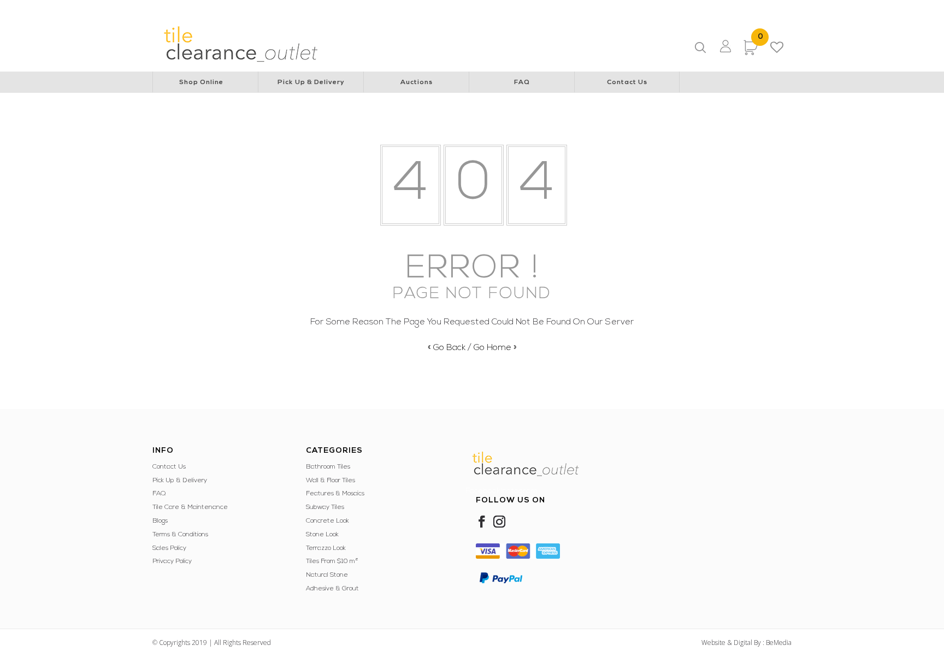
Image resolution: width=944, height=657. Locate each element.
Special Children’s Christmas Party (519, 8)
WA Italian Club (722, 8)
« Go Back (446, 348)
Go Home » (495, 348)
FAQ (522, 82)
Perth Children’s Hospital (417, 8)
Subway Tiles (325, 507)
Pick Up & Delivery (311, 82)
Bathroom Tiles (328, 467)
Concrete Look (327, 521)
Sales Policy (169, 548)
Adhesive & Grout (332, 588)
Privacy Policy (172, 561)
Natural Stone (327, 575)
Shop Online (201, 82)
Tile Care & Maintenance (190, 507)
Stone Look (322, 534)
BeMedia (779, 642)
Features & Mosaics (335, 493)
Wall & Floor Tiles (330, 480)
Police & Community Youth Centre (636, 8)
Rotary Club (350, 8)
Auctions (416, 82)
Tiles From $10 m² (332, 561)
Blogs (160, 521)
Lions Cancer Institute (287, 8)
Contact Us (627, 82)
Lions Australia (220, 8)
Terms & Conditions (180, 534)
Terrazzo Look (326, 548)
